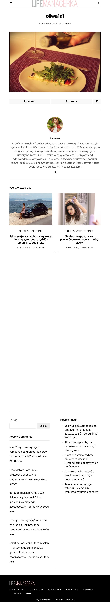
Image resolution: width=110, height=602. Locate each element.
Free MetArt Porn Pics (22, 470)
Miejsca (17, 593)
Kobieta (69, 231)
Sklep (29, 593)
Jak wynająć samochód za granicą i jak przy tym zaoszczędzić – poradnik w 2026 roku (30, 239)
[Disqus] (55, 297)
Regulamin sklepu (43, 599)
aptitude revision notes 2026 (26, 492)
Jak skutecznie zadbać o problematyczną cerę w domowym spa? (79, 475)
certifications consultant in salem (29, 543)
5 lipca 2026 (23, 248)
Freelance (88, 590)
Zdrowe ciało (84, 231)
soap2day (15, 447)
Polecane (37, 231)
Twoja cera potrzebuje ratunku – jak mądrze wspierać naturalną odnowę (81, 488)
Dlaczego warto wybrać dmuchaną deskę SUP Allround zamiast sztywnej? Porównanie (81, 460)
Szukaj (13, 420)
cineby (13, 520)
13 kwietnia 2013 (48, 23)
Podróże (24, 231)
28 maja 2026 (72, 248)
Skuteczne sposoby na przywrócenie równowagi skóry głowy (79, 239)
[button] (52, 252)
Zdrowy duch (54, 590)
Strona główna (17, 590)
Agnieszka (65, 23)
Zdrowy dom (72, 590)
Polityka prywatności (65, 599)
